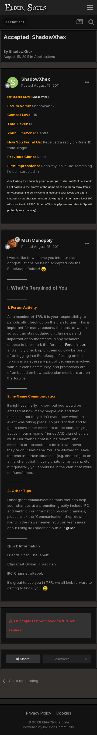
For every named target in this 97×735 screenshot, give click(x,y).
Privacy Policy (38, 713)
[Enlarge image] (43, 268)
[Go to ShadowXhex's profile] (12, 82)
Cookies (63, 713)
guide (70, 528)
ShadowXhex (21, 51)
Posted (40, 85)
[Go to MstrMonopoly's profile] (12, 243)
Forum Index (75, 344)
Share (24, 659)
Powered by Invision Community (48, 727)
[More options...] (87, 82)
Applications (44, 56)
